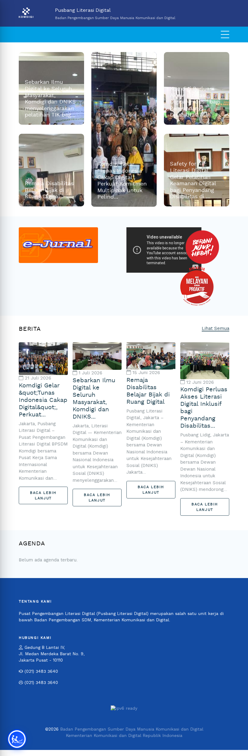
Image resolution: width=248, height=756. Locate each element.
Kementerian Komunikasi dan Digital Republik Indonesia (124, 736)
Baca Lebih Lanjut (43, 495)
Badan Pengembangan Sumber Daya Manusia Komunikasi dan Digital (131, 729)
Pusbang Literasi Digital (115, 14)
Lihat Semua (215, 328)
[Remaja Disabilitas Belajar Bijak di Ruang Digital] (150, 355)
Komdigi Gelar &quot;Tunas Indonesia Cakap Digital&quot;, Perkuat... (43, 400)
